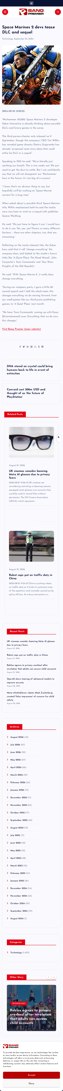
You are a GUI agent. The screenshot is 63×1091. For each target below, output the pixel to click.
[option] (31, 1008)
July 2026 (15, 745)
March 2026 (16, 775)
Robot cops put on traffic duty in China (27, 655)
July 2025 (15, 835)
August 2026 (17, 737)
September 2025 (18, 820)
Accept (31, 1075)
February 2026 (17, 782)
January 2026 (17, 790)
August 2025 (16, 828)
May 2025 (15, 851)
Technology (7, 39)
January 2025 (17, 881)
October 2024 (17, 903)
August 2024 (17, 918)
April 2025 (15, 858)
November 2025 (18, 805)
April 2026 (15, 767)
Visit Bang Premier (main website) (21, 329)
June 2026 (15, 752)
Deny (31, 1084)
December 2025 (18, 798)
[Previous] (48, 977)
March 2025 (16, 866)
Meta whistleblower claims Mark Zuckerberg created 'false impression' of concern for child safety (30, 696)
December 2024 (18, 888)
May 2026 (15, 760)
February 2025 (17, 873)
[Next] (54, 977)
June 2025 (15, 843)
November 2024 (18, 896)
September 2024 (19, 911)
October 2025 (17, 813)
